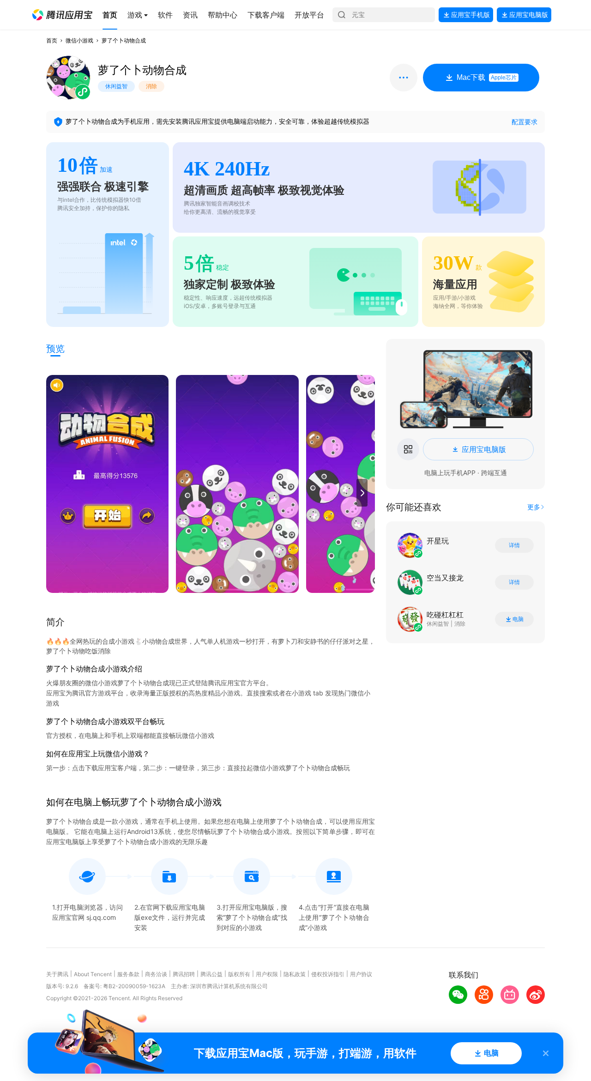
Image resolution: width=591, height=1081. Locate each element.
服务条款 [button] (128, 974)
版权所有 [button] (239, 974)
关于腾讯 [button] (57, 974)
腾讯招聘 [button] (184, 974)
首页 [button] (51, 40)
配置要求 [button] (524, 122)
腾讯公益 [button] (211, 974)
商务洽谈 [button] (156, 974)
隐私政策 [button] (294, 974)
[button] (62, 14)
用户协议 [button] (361, 974)
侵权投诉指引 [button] (327, 974)
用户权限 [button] (267, 974)
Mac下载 (487, 77)
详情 (514, 545)
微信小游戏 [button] (79, 40)
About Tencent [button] (93, 974)
